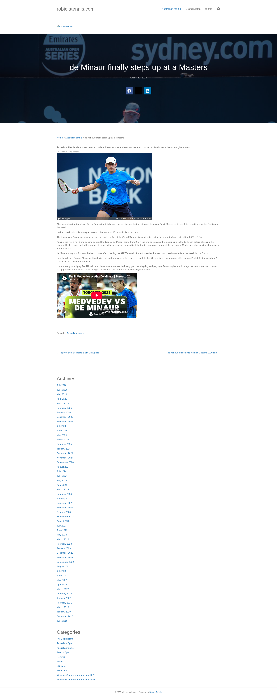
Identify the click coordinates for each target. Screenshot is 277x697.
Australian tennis (171, 9)
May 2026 (62, 394)
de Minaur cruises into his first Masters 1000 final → (194, 352)
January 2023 (64, 548)
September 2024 (65, 462)
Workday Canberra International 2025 (76, 675)
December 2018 (65, 616)
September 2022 (65, 562)
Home (60, 137)
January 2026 (64, 412)
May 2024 (62, 480)
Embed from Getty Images (68, 152)
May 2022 (62, 580)
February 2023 (64, 544)
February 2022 (64, 593)
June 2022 (62, 575)
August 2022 (63, 566)
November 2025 (65, 421)
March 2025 (63, 439)
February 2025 (64, 444)
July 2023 (62, 525)
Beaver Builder (155, 692)
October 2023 (64, 512)
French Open (63, 652)
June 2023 (62, 530)
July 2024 (62, 471)
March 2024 (63, 489)
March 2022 (63, 589)
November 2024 (65, 457)
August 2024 (63, 467)
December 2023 (65, 503)
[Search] (217, 9)
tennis (208, 9)
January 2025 (64, 448)
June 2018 (62, 621)
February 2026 (64, 408)
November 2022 (65, 557)
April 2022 (62, 584)
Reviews (61, 657)
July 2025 (62, 426)
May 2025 (62, 435)
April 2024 (62, 485)
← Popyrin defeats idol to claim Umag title (78, 352)
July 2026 (62, 385)
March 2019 (63, 607)
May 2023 (62, 534)
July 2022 (62, 571)
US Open (61, 666)
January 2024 (64, 498)
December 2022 (65, 552)
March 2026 (63, 403)
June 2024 (62, 475)
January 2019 (64, 611)
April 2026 (62, 398)
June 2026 (62, 390)
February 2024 (64, 494)
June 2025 (62, 430)
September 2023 (65, 516)
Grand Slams (193, 9)
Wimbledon (62, 670)
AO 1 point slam (65, 638)
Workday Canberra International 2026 (76, 679)
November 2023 (65, 507)
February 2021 (64, 602)
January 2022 (64, 598)
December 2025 (65, 417)
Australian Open (65, 643)
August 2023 (63, 521)
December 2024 (65, 453)
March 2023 (63, 539)
